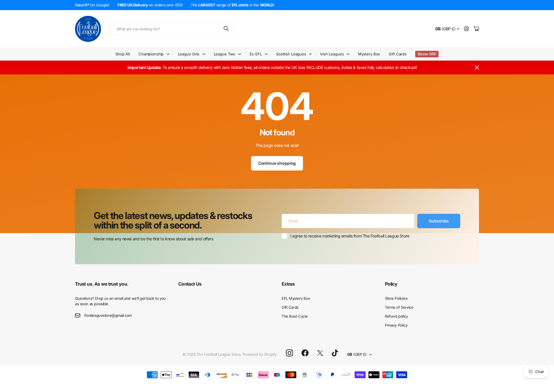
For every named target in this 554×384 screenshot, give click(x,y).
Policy (391, 284)
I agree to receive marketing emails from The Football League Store (349, 235)
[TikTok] (335, 353)
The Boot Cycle (295, 316)
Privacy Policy (396, 325)
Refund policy (396, 316)
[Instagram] (289, 353)
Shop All (122, 54)
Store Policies (396, 298)
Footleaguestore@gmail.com (108, 315)
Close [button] (477, 67)
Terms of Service (399, 307)
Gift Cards (398, 54)
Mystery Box (369, 54)
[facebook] (305, 353)
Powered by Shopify (260, 354)
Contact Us (190, 284)
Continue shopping (277, 163)
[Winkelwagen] (476, 29)
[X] (320, 353)
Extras (288, 284)
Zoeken (226, 29)
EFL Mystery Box (296, 298)
